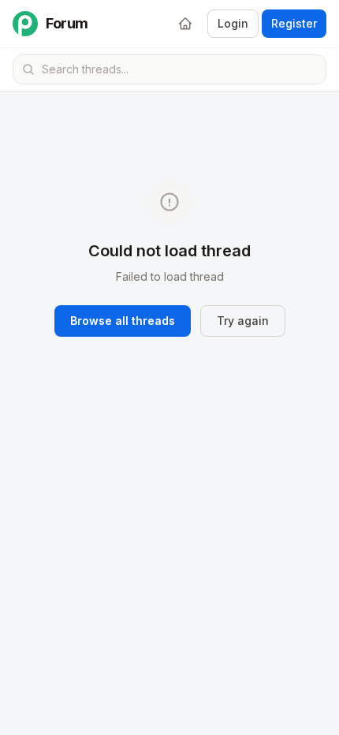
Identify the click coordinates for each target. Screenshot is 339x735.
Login (233, 23)
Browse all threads (122, 320)
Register (294, 23)
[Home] (185, 23)
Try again (243, 320)
